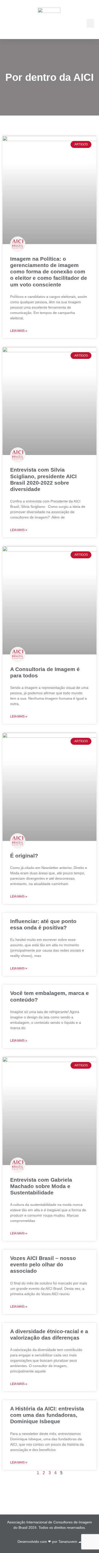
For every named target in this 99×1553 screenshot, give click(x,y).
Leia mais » (18, 331)
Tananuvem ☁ (70, 1541)
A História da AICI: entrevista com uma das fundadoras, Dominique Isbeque (47, 1415)
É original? (24, 855)
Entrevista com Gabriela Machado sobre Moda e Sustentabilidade (41, 1186)
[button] (90, 23)
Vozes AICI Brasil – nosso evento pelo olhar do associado (43, 1264)
